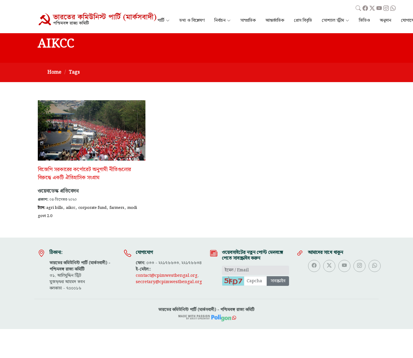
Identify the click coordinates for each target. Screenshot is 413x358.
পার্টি (161, 20)
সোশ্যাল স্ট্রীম (333, 20)
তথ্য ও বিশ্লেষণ (192, 20)
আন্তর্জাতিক (274, 20)
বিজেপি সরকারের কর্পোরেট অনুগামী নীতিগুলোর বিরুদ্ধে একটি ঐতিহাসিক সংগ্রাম (84, 173)
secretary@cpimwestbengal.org (169, 282)
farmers (116, 208)
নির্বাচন (220, 20)
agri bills (54, 208)
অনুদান (385, 20)
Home (54, 72)
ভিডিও (364, 20)
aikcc (70, 208)
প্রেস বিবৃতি (303, 20)
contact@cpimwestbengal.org (166, 275)
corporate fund (92, 208)
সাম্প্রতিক (248, 20)
